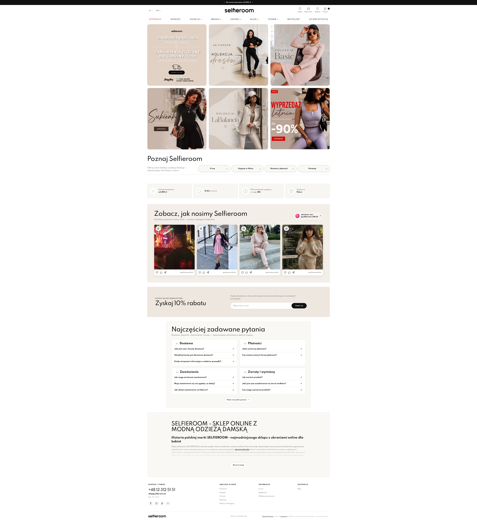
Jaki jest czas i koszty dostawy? (189, 349)
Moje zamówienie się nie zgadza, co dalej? (194, 384)
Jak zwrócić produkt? (252, 377)
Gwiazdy (312, 168)
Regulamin (263, 492)
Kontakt (222, 492)
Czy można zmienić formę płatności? (259, 355)
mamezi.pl (283, 516)
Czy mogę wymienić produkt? (256, 390)
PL (150, 11)
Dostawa (223, 489)
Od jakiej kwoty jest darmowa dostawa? (193, 355)
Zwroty (222, 496)
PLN (157, 11)
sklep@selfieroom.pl (157, 494)
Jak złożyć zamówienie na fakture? (191, 390)
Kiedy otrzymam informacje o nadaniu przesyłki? (197, 361)
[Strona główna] (238, 10)
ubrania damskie (242, 449)
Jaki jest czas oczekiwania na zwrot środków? (264, 384)
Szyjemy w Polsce (245, 168)
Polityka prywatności (267, 496)
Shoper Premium (267, 516)
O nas (212, 168)
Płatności (223, 500)
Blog (299, 489)
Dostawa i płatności (279, 168)
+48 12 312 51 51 (161, 490)
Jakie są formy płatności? (254, 349)
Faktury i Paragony (226, 503)
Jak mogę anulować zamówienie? (190, 377)
